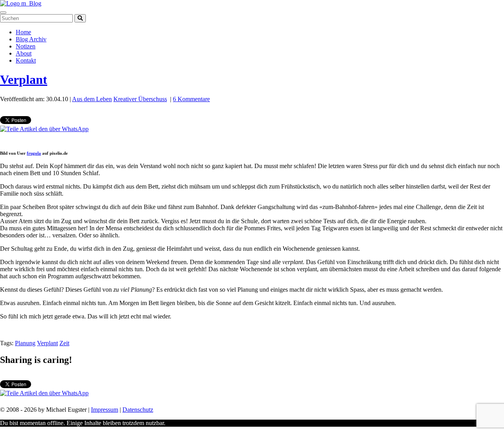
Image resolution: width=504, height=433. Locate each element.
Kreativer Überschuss (140, 99)
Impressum (104, 409)
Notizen (25, 46)
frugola (34, 153)
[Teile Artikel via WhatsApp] (44, 129)
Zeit (64, 343)
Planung (25, 343)
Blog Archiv (31, 39)
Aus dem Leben (92, 99)
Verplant (23, 79)
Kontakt (26, 60)
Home (23, 32)
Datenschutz (137, 409)
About (24, 53)
